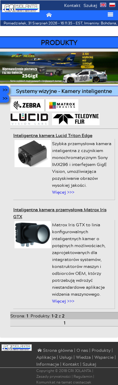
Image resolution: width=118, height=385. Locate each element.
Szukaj (90, 5)
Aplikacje (46, 357)
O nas (82, 350)
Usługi (65, 357)
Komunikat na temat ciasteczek (63, 382)
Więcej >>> (63, 192)
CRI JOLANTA (79, 371)
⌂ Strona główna (54, 350)
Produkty (101, 350)
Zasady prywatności (53, 376)
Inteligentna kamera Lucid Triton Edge (52, 135)
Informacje (47, 364)
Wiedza (83, 357)
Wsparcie (103, 357)
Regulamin (83, 376)
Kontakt (72, 5)
